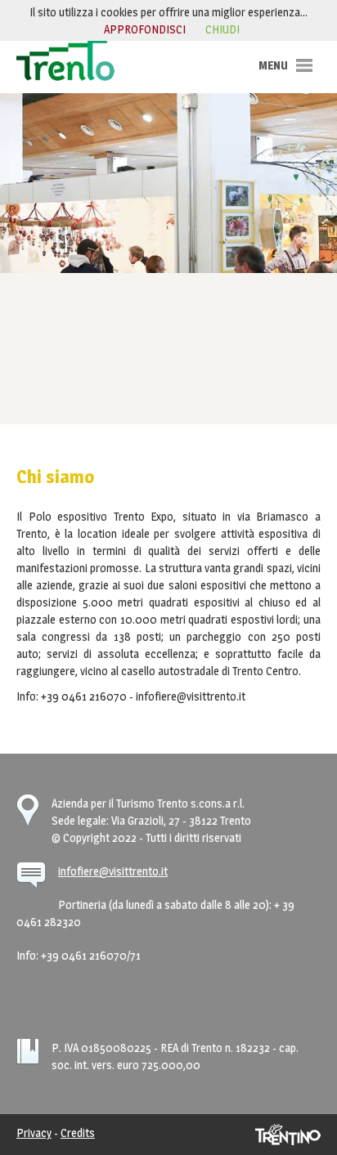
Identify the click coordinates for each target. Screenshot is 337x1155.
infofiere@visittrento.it (113, 871)
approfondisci (145, 29)
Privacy (34, 1132)
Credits (78, 1132)
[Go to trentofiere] (65, 59)
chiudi (222, 29)
